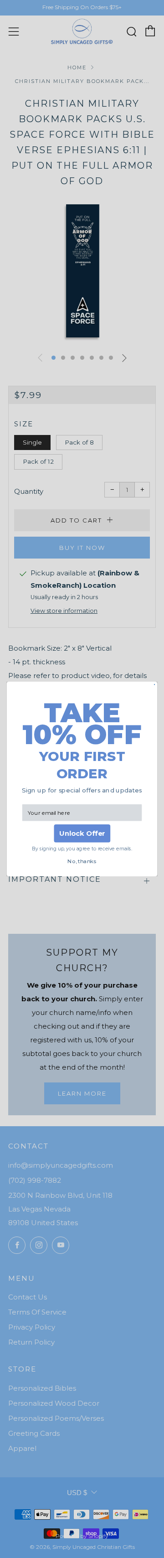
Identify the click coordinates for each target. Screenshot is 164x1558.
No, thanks (82, 861)
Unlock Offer (82, 833)
